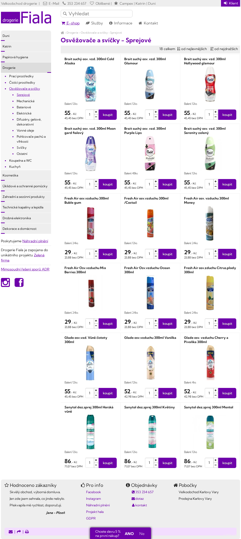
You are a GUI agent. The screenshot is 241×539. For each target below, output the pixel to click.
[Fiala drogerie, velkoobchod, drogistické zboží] (62, 32)
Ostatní (22, 154)
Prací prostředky (21, 76)
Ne (142, 533)
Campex (126, 3)
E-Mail (53, 3)
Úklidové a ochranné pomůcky (25, 186)
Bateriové (24, 107)
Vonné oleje (25, 130)
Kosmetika (10, 175)
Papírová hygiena (15, 57)
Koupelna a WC (20, 160)
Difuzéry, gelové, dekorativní (29, 121)
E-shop (73, 23)
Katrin (7, 46)
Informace (122, 23)
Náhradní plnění (35, 241)
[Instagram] (5, 285)
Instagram (93, 498)
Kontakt (150, 23)
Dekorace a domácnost (19, 228)
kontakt (141, 505)
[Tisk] (27, 532)
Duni (6, 36)
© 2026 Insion (231, 535)
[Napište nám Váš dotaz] (11, 532)
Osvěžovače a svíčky (94, 32)
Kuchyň (14, 166)
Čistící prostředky (22, 82)
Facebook (93, 492)
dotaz (139, 498)
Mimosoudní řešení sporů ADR (25, 269)
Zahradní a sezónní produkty (24, 197)
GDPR (91, 518)
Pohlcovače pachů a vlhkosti (31, 139)
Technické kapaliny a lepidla (23, 207)
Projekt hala (95, 512)
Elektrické (24, 113)
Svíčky (22, 147)
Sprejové (116, 32)
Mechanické (26, 101)
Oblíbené (102, 3)
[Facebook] (19, 285)
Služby (96, 23)
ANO (129, 533)
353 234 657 (76, 3)
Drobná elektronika (17, 218)
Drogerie (72, 32)
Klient (233, 3)
